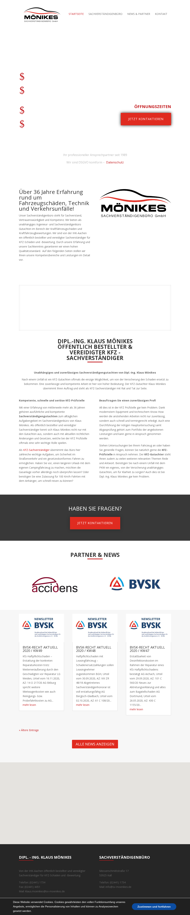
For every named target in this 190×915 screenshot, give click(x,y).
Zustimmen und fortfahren (154, 906)
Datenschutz (115, 162)
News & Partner (138, 14)
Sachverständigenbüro (105, 14)
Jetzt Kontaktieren (95, 523)
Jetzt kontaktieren (146, 119)
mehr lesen (29, 705)
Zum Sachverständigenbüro (95, 306)
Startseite (76, 14)
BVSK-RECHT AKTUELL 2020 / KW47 (147, 649)
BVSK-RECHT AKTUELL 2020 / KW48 (93, 649)
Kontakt (161, 14)
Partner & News (95, 555)
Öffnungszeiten (152, 106)
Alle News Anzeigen (95, 744)
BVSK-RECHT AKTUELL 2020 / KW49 (40, 649)
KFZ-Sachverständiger (36, 450)
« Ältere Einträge (29, 730)
